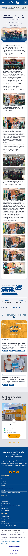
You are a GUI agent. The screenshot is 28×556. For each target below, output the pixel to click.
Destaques (18, 288)
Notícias (12, 291)
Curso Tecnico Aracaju (7, 288)
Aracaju (10, 7)
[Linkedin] (17, 472)
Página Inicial (5, 7)
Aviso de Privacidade (15, 541)
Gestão (11, 350)
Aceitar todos (14, 553)
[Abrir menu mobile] (3, 2)
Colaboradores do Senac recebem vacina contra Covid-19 (13, 379)
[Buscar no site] (25, 2)
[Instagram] (14, 472)
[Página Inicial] (14, 453)
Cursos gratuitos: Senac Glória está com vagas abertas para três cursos (13, 345)
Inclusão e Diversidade (20, 350)
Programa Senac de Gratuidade (9, 294)
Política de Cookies (5, 541)
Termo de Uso (4, 543)
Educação (4, 291)
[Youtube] (10, 472)
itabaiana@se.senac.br (10, 432)
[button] (14, 308)
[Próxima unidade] (24, 418)
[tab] (9, 442)
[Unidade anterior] (3, 418)
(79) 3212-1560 (9, 428)
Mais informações (15, 435)
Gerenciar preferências (14, 546)
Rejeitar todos (14, 550)
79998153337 (8, 430)
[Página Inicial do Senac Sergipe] (14, 2)
